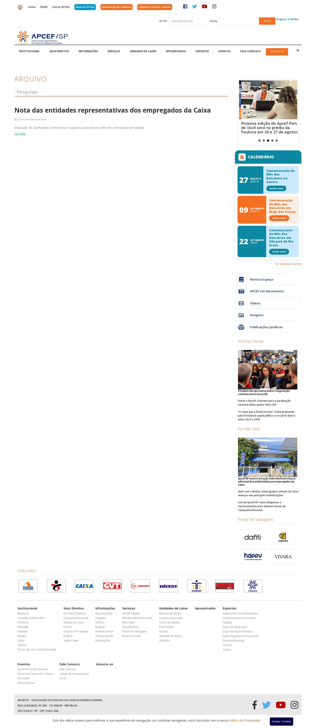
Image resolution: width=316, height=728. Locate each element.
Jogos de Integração (235, 627)
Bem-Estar (128, 622)
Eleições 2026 (103, 613)
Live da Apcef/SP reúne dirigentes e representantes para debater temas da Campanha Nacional (261, 506)
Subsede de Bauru (170, 636)
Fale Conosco (250, 51)
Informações (88, 51)
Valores (22, 645)
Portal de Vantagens (255, 519)
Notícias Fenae (251, 341)
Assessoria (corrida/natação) (240, 613)
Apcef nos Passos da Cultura (35, 674)
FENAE (44, 7)
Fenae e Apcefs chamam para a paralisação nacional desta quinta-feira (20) (264, 402)
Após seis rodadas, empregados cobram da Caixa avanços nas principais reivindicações (268, 493)
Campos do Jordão (171, 618)
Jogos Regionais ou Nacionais (241, 636)
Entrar (267, 21)
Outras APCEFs (61, 7)
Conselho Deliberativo (31, 618)
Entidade (23, 627)
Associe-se (277, 51)
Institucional (29, 51)
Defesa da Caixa (73, 622)
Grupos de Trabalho (75, 631)
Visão (21, 640)
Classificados (130, 627)
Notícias (100, 627)
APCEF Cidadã (130, 613)
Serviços (113, 51)
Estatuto (23, 631)
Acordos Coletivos (74, 613)
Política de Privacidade (244, 720)
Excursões (24, 678)
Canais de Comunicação (74, 674)
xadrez (227, 649)
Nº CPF (163, 21)
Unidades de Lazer (143, 51)
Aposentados (176, 51)
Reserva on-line (131, 636)
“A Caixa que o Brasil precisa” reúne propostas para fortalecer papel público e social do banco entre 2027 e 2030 (266, 415)
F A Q (63, 678)
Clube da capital (169, 622)
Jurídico (68, 636)
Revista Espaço (262, 279)
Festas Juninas (26, 683)
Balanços (23, 613)
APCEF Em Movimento (267, 291)
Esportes (202, 51)
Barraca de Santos (170, 613)
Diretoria (23, 622)
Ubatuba (164, 640)
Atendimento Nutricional (137, 618)
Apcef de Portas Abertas (33, 669)
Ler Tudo (19, 134)
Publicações (102, 640)
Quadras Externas (233, 640)
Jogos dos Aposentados (237, 631)
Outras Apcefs (104, 636)
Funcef (67, 627)
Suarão (163, 631)
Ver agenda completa (288, 264)
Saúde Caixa (70, 640)
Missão (22, 636)
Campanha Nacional (75, 618)
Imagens (257, 315)
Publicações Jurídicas (266, 327)
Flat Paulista (166, 627)
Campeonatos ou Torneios (239, 618)
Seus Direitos (59, 51)
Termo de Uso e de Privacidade (37, 649)
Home (31, 7)
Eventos (224, 51)
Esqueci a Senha (287, 19)
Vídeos (255, 303)
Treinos (227, 645)
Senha (213, 21)
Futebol (227, 622)
